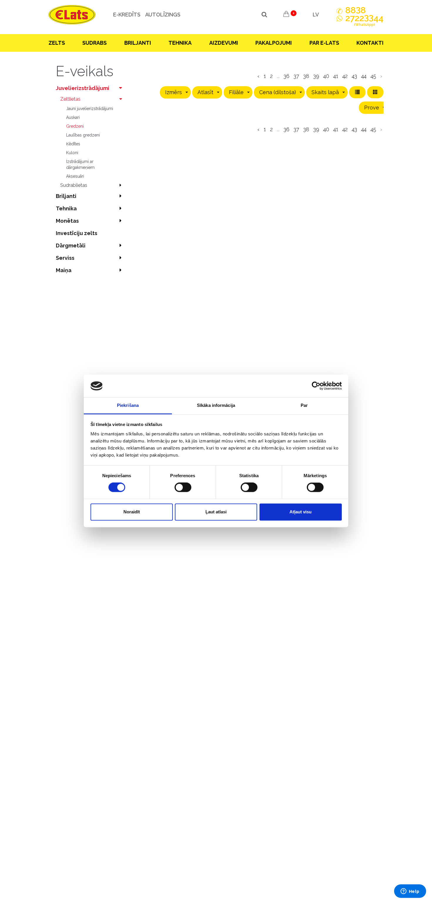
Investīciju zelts (76, 233)
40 (326, 76)
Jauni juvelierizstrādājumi (89, 108)
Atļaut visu (300, 511)
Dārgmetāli (71, 245)
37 (296, 76)
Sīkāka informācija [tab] (216, 405)
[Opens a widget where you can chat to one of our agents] (410, 891)
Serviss (65, 258)
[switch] (183, 487)
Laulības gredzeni (83, 135)
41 (335, 76)
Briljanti (137, 43)
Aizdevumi (223, 43)
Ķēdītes (73, 144)
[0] (286, 14)
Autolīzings (162, 14)
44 (363, 76)
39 (316, 76)
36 (286, 76)
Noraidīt (131, 511)
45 (373, 76)
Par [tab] (304, 405)
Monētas (67, 221)
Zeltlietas (70, 99)
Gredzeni (75, 126)
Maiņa (63, 270)
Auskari (73, 117)
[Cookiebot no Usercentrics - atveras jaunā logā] (316, 386)
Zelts (56, 43)
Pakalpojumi (273, 43)
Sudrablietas (73, 185)
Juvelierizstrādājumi (82, 88)
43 (354, 76)
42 (345, 76)
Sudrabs (94, 43)
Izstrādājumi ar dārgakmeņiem (80, 164)
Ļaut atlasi (216, 511)
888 (355, 10)
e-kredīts (126, 14)
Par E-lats (324, 43)
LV (316, 14)
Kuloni (72, 152)
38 (306, 76)
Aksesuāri (75, 176)
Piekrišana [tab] (128, 405)
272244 (364, 21)
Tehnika (180, 43)
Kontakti (370, 43)
